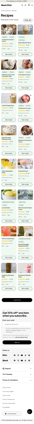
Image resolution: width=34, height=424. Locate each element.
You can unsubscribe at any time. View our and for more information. (18, 330)
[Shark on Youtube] (22, 360)
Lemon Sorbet (6, 207)
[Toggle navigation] (32, 5)
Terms (7, 330)
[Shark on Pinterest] (29, 360)
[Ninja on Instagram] (18, 355)
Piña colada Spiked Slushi (7, 171)
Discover (8, 10)
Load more (17, 300)
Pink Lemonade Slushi (8, 238)
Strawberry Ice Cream (24, 108)
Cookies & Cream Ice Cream (8, 40)
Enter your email (8, 320)
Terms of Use (6, 395)
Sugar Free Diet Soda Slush (8, 276)
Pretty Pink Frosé (23, 171)
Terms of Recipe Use (9, 399)
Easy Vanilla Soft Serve (24, 42)
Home (3, 10)
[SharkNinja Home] (6, 5)
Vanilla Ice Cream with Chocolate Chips (8, 75)
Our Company (7, 374)
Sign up (17, 342)
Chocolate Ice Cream (24, 74)
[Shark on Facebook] (15, 360)
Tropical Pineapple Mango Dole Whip (23, 245)
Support (8, 368)
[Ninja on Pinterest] (29, 355)
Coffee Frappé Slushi (8, 105)
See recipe (8, 54)
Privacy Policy (16, 330)
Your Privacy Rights (8, 391)
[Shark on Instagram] (18, 360)
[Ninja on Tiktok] (25, 355)
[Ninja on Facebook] (15, 355)
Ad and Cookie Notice (9, 403)
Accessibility (6, 407)
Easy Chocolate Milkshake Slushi (6, 138)
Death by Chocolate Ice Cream (25, 141)
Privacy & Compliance (10, 380)
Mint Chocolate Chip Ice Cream (25, 208)
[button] (22, 5)
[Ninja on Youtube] (22, 355)
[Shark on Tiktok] (25, 360)
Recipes (14, 10)
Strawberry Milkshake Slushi (24, 276)
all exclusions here (21, 337)
